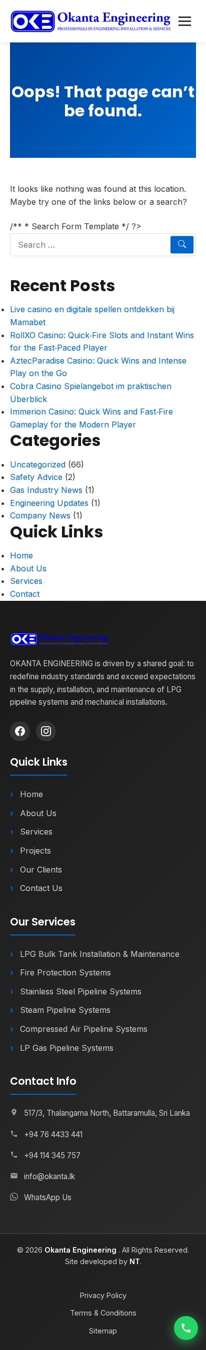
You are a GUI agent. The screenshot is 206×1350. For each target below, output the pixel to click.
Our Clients (41, 870)
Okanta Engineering (81, 1250)
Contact (25, 594)
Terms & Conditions (103, 1313)
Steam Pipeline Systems (65, 1010)
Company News (40, 515)
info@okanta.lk (49, 1176)
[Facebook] (20, 731)
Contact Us (41, 888)
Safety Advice (36, 477)
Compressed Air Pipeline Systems (84, 1029)
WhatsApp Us (48, 1197)
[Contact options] (186, 1328)
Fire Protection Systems (65, 972)
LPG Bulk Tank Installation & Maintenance (100, 954)
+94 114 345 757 (52, 1155)
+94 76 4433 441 (53, 1134)
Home (21, 555)
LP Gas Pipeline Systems (67, 1048)
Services (26, 581)
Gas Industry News (46, 490)
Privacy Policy (103, 1295)
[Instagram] (46, 731)
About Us (28, 568)
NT (135, 1261)
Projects (35, 851)
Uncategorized (38, 464)
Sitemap (103, 1331)
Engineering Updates (49, 503)
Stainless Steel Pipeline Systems (81, 991)
